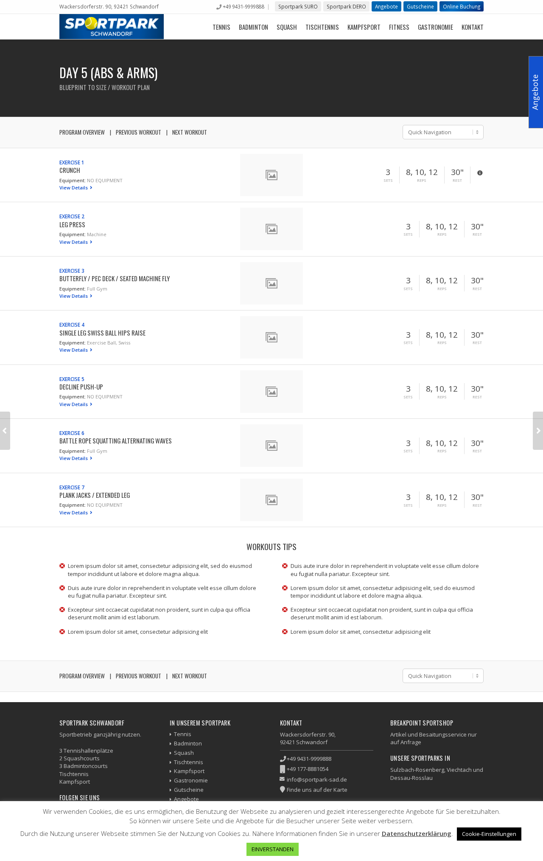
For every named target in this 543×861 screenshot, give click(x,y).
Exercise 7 (71, 487)
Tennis (221, 26)
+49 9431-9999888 (243, 6)
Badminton (253, 26)
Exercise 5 (71, 378)
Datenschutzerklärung (416, 833)
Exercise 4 (71, 324)
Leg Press (72, 224)
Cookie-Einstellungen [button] (489, 834)
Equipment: (72, 180)
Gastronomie (435, 26)
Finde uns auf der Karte (317, 789)
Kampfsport (364, 26)
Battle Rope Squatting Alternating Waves (115, 440)
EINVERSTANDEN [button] (273, 849)
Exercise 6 (71, 432)
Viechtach (459, 769)
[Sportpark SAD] (111, 26)
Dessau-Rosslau (411, 778)
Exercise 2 (71, 216)
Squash (287, 26)
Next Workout (189, 132)
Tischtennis (322, 26)
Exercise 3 (71, 270)
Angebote (386, 6)
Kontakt (473, 26)
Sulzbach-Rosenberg (417, 769)
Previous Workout (138, 132)
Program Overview (82, 132)
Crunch (69, 170)
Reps (421, 180)
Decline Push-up (81, 386)
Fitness (399, 26)
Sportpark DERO (346, 6)
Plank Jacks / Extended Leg (94, 495)
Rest (457, 180)
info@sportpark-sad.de (317, 779)
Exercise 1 (71, 162)
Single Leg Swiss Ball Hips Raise (102, 332)
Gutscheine (420, 6)
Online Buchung (461, 6)
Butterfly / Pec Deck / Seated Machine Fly (114, 278)
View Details (74, 187)
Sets (388, 180)
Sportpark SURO (298, 6)
